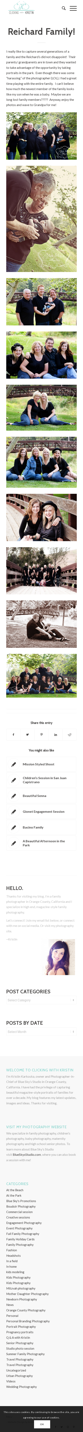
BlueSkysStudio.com (27, 1154)
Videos (11, 1381)
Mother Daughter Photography (27, 1294)
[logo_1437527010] (34, 8)
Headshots (13, 1255)
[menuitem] (62, 8)
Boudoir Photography (21, 1206)
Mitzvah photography (20, 1288)
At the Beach (14, 1190)
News (10, 1305)
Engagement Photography (24, 1223)
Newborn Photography (21, 1299)
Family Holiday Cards (20, 1239)
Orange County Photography (26, 1310)
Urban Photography (19, 1376)
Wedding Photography (21, 1386)
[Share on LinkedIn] (56, 734)
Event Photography (19, 1228)
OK (42, 1424)
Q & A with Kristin (18, 1337)
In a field (12, 1261)
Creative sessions (18, 1217)
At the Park (13, 1195)
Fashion (11, 1250)
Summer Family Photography (25, 1354)
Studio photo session (20, 1348)
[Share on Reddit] (70, 734)
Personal (12, 1315)
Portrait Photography (21, 1326)
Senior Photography (19, 1343)
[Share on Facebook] (13, 734)
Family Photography (20, 1244)
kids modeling (15, 1272)
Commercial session (19, 1212)
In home (11, 1266)
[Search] (62, 8)
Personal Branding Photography (28, 1321)
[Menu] (71, 8)
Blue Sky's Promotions (21, 1201)
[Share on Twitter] (28, 734)
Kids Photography (18, 1277)
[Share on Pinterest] (42, 734)
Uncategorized (16, 1370)
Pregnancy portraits (19, 1332)
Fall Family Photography (22, 1233)
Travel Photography (19, 1359)
